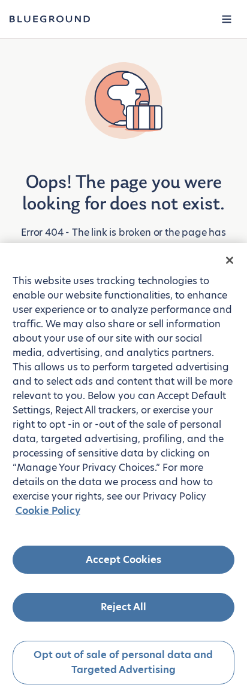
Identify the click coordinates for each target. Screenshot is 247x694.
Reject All (123, 607)
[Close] (229, 260)
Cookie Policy (48, 511)
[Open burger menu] (226, 19)
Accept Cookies (123, 560)
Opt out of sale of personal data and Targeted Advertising (123, 662)
